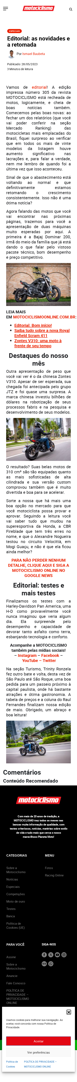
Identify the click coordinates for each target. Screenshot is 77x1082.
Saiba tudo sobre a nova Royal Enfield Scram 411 (42, 333)
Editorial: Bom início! (33, 325)
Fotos (49, 868)
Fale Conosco (15, 983)
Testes (11, 909)
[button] (69, 1012)
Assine (11, 957)
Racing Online (54, 875)
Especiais (14, 31)
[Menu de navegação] (5, 9)
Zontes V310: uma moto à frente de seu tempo (38, 343)
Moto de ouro (15, 901)
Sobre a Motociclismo (16, 870)
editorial (39, 87)
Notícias (12, 879)
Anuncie (11, 976)
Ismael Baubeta (33, 54)
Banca (10, 916)
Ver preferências (38, 1052)
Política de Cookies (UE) (15, 925)
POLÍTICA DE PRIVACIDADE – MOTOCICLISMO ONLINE (17, 996)
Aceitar (39, 1041)
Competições (15, 894)
